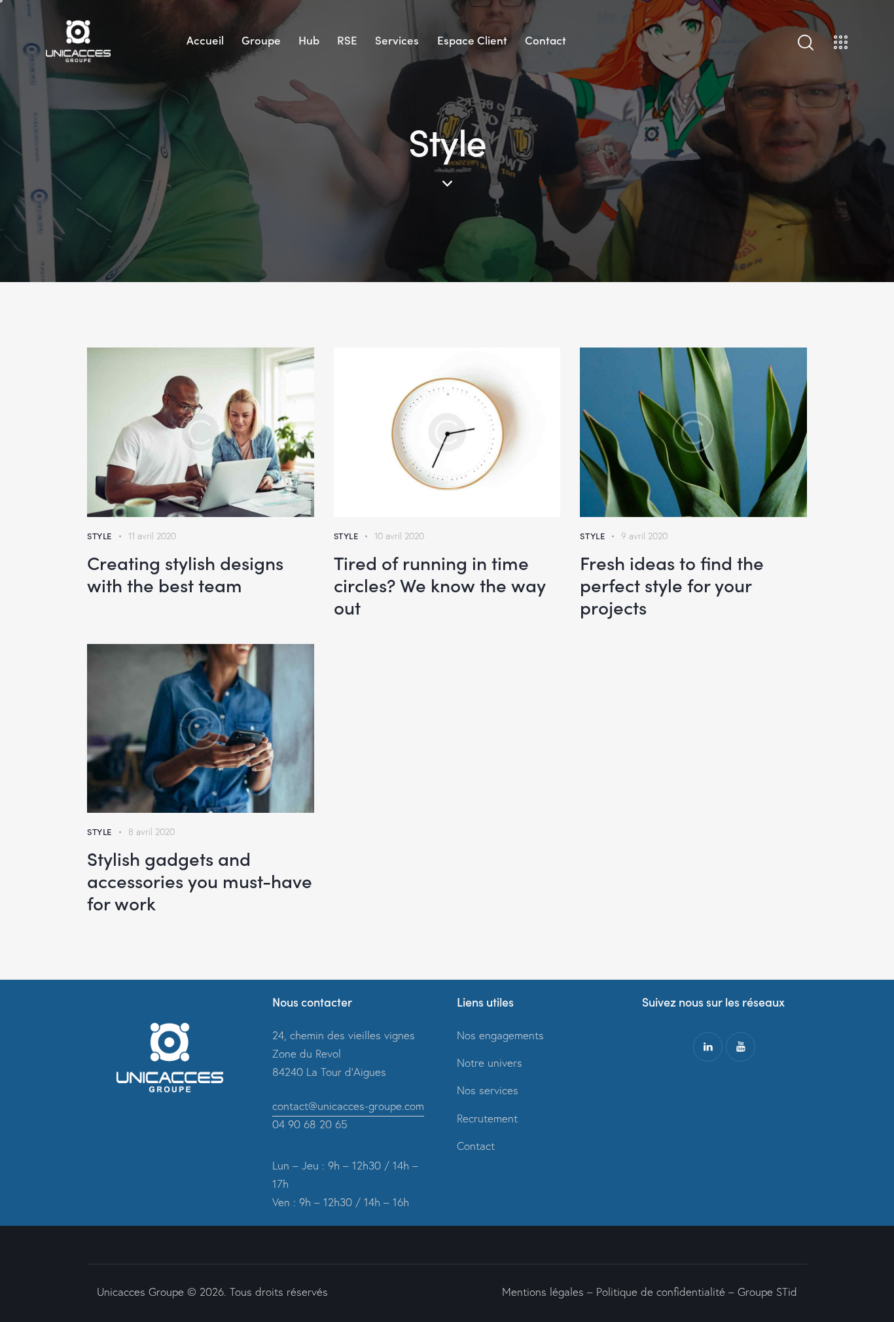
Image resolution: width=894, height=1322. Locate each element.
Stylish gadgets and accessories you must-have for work (199, 880)
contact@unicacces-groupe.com (348, 1106)
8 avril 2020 (151, 832)
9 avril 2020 (644, 536)
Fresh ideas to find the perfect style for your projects (672, 584)
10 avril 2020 (399, 536)
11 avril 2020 (152, 536)
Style (99, 535)
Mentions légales (543, 1291)
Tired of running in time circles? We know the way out (440, 584)
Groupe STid (767, 1291)
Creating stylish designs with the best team (185, 573)
